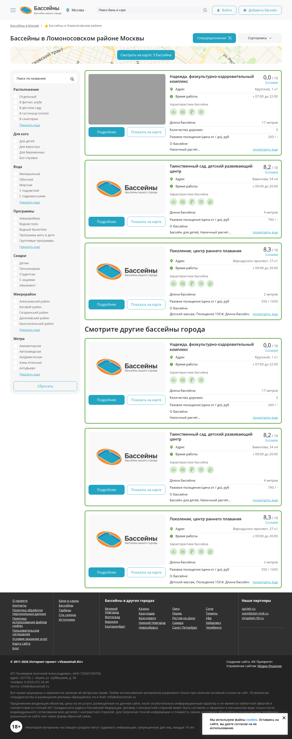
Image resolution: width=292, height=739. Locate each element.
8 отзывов (271, 172)
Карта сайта (21, 643)
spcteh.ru (248, 608)
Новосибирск (148, 627)
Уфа (209, 618)
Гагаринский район (33, 312)
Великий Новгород (112, 610)
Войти (227, 10)
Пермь (177, 613)
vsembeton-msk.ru (255, 613)
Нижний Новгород (152, 623)
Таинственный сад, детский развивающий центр (211, 169)
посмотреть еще (265, 149)
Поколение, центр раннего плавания (205, 250)
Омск (176, 608)
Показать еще (29, 125)
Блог (15, 648)
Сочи (209, 608)
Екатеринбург (115, 626)
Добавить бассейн (263, 10)
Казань (144, 608)
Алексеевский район (34, 301)
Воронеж (111, 621)
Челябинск (214, 627)
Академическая (30, 357)
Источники (67, 619)
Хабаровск (213, 623)
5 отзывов (271, 254)
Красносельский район (36, 323)
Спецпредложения (211, 38)
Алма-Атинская (30, 362)
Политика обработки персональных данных (29, 612)
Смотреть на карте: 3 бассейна (146, 55)
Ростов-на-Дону (183, 618)
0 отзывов (271, 82)
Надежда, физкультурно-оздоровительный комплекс (212, 79)
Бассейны (66, 605)
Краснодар (147, 613)
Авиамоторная (30, 345)
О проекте (20, 600)
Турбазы (65, 610)
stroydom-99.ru (253, 618)
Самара (177, 623)
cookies (251, 720)
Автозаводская (30, 351)
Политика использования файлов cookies (29, 622)
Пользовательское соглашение (25, 632)
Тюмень (212, 613)
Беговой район (30, 307)
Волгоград (112, 617)
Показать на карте (146, 132)
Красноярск (147, 618)
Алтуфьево (27, 368)
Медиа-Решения (270, 666)
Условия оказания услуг (29, 639)
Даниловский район (34, 318)
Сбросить (45, 386)
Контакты (19, 605)
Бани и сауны (69, 600)
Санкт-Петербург (184, 627)
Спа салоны (67, 615)
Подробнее (106, 132)
